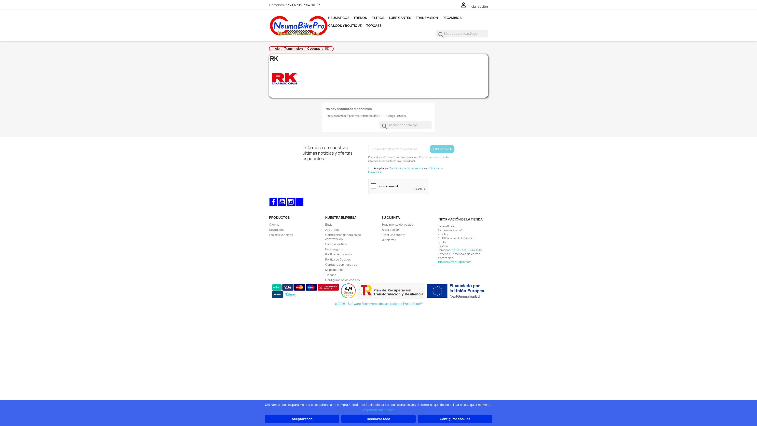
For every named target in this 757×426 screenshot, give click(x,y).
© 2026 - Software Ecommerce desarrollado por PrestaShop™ (379, 304)
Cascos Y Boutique (345, 25)
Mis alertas (388, 240)
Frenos (360, 18)
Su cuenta (390, 217)
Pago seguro (334, 249)
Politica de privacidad (339, 254)
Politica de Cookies (338, 259)
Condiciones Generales (405, 168)
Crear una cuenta (393, 235)
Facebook (273, 202)
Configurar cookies (455, 419)
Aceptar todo (302, 419)
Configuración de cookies (342, 280)
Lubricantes (400, 18)
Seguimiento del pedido (397, 224)
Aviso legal (332, 230)
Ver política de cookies (378, 410)
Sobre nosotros (336, 244)
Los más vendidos (281, 235)
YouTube (282, 202)
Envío (329, 224)
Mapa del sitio (334, 270)
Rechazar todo (378, 419)
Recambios (452, 18)
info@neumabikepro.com (454, 262)
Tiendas (330, 275)
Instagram (291, 202)
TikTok (299, 202)
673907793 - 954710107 (302, 5)
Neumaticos (339, 18)
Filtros (378, 18)
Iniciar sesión (390, 230)
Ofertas (274, 224)
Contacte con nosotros (341, 264)
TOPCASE (373, 25)
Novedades (276, 230)
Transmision (427, 18)
